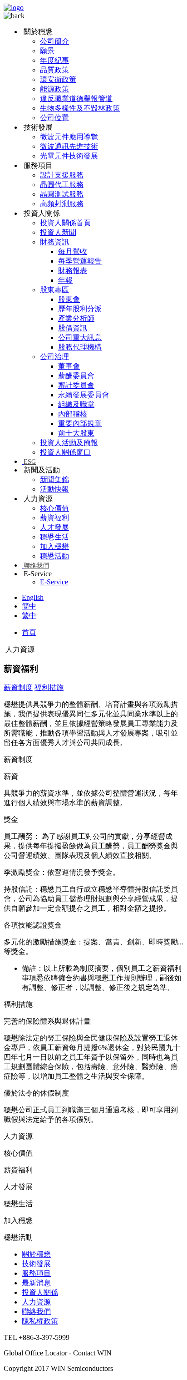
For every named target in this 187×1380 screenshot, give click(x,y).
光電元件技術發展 (69, 156)
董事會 (69, 366)
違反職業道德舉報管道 (76, 98)
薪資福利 (54, 518)
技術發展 (36, 1264)
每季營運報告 (80, 261)
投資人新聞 (58, 232)
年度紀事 (54, 60)
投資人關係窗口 (65, 452)
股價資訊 (72, 328)
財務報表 (72, 270)
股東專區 (54, 290)
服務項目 (36, 1273)
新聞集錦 (54, 479)
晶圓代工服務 (62, 184)
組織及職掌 (76, 404)
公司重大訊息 (80, 337)
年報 (65, 280)
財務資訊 (54, 242)
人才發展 (54, 527)
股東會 (69, 299)
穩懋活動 (54, 556)
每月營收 (72, 251)
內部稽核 (72, 414)
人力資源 (36, 1302)
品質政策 (54, 70)
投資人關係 (40, 1292)
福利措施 (49, 687)
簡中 (29, 606)
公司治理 (54, 356)
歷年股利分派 (80, 309)
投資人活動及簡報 (69, 442)
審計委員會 (76, 385)
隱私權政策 (40, 1321)
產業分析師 (76, 318)
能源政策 (54, 89)
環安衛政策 (58, 79)
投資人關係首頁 (65, 223)
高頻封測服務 (62, 204)
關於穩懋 (36, 1254)
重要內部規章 (80, 423)
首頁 (29, 632)
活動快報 (54, 489)
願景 (47, 51)
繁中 (29, 615)
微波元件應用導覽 (69, 137)
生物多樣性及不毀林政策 (80, 108)
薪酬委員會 (76, 376)
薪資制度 (18, 687)
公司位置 (54, 118)
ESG (30, 461)
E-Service (54, 582)
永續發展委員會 (83, 395)
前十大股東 (76, 433)
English (33, 597)
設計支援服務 (62, 175)
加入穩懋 (54, 546)
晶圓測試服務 (62, 194)
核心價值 (54, 508)
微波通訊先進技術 (69, 146)
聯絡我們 (36, 565)
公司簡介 (54, 41)
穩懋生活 (54, 537)
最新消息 (36, 1283)
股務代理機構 (80, 347)
